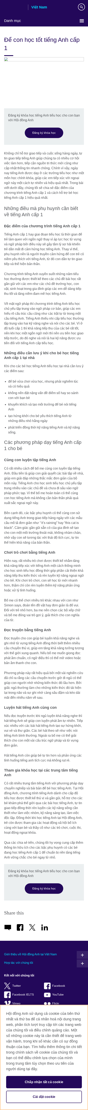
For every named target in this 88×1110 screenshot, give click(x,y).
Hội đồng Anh (14, 8)
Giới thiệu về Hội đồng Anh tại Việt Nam (30, 954)
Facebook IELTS (23, 994)
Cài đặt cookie (44, 1097)
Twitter (16, 985)
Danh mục (12, 21)
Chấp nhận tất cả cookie (44, 1082)
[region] (44, 1057)
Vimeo (16, 1003)
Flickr (55, 1003)
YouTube (58, 994)
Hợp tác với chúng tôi (18, 962)
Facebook (58, 985)
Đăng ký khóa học (44, 132)
